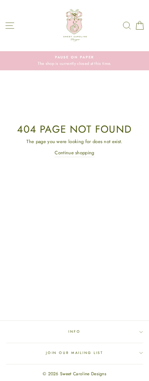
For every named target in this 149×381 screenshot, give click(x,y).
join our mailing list (74, 352)
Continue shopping (74, 152)
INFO (74, 331)
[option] (74, 61)
